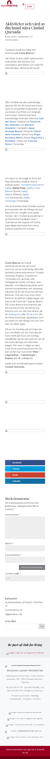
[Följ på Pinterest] (27, 704)
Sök (29, 6)
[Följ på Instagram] (23, 704)
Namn (9, 543)
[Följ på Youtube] (30, 704)
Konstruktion (12, 610)
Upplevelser (23, 36)
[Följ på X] (19, 704)
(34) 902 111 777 (16, 687)
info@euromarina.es (33, 690)
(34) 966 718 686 (31, 687)
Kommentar (12, 514)
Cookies (37, 699)
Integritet (27, 699)
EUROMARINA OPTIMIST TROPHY (24, 602)
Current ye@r (13, 573)
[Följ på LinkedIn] (34, 704)
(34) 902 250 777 (14, 690)
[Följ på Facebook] (15, 704)
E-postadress (13, 555)
